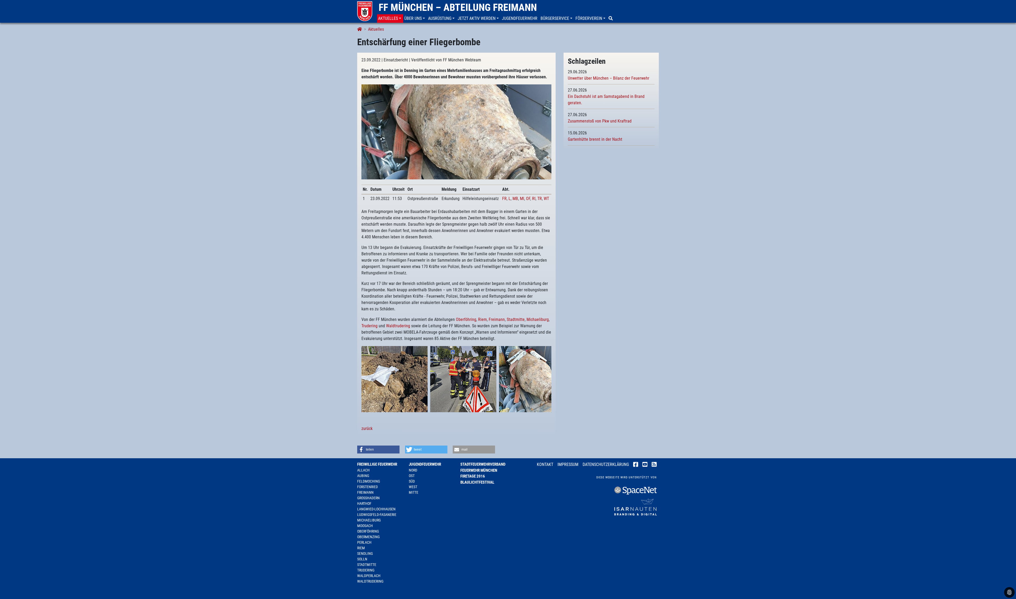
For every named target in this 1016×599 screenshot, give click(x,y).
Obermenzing (368, 537)
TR (539, 198)
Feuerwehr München (478, 470)
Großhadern (368, 498)
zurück (367, 428)
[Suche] (611, 18)
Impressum (567, 464)
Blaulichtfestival (477, 482)
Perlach (364, 542)
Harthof (364, 503)
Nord (413, 470)
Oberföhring (466, 319)
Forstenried (367, 487)
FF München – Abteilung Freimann (458, 7)
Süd (412, 481)
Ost (412, 476)
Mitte (413, 492)
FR (504, 198)
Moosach (365, 526)
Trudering (369, 325)
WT (546, 198)
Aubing (363, 476)
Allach (363, 470)
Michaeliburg (538, 319)
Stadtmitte (516, 319)
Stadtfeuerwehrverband (482, 464)
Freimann (497, 319)
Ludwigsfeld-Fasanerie (376, 514)
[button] (390, 18)
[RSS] (654, 464)
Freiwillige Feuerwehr (377, 464)
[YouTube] (645, 464)
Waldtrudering (398, 325)
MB (515, 198)
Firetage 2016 (472, 476)
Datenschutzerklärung (606, 464)
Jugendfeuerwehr (425, 464)
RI (534, 198)
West (413, 487)
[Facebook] (635, 464)
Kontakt (545, 464)
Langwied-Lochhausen (376, 509)
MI (522, 198)
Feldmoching (368, 481)
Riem (482, 319)
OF (528, 198)
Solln (362, 559)
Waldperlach (368, 576)
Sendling (365, 553)
